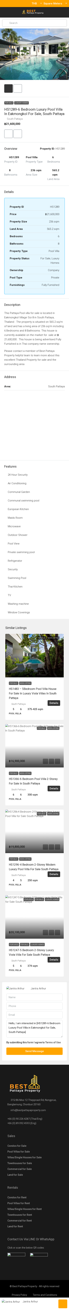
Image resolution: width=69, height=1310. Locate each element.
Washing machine (18, 603)
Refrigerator (15, 560)
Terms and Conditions (45, 1294)
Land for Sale (15, 1174)
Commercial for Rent (19, 1220)
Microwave (14, 526)
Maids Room (15, 517)
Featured (14, 944)
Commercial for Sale (19, 1169)
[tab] (8, 88)
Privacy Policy (19, 1294)
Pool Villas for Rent (18, 1203)
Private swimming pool (21, 552)
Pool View (13, 543)
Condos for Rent (16, 1197)
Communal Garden (19, 492)
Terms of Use (53, 1042)
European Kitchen (18, 509)
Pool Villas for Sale (18, 1151)
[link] (34, 655)
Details (54, 703)
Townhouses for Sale (19, 1163)
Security (13, 569)
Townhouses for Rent (19, 1214)
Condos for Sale (16, 1145)
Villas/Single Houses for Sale (24, 1157)
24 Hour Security (18, 474)
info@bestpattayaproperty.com (28, 1110)
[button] (8, 134)
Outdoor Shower (17, 535)
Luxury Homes (21, 103)
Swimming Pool (17, 578)
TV (9, 595)
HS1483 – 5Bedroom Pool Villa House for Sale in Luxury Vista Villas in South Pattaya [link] (32, 693)
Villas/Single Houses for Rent (24, 1209)
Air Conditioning (17, 483)
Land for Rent (15, 1226)
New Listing (25, 683)
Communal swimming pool (23, 500)
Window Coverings (19, 612)
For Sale (9, 103)
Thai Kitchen (15, 586)
